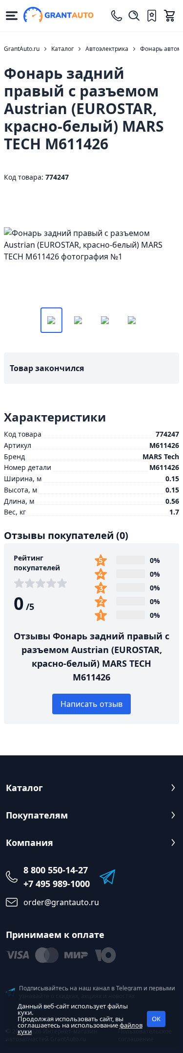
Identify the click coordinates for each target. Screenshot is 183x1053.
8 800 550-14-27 (55, 870)
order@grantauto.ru (61, 902)
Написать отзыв (91, 704)
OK (156, 1018)
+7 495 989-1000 (56, 883)
